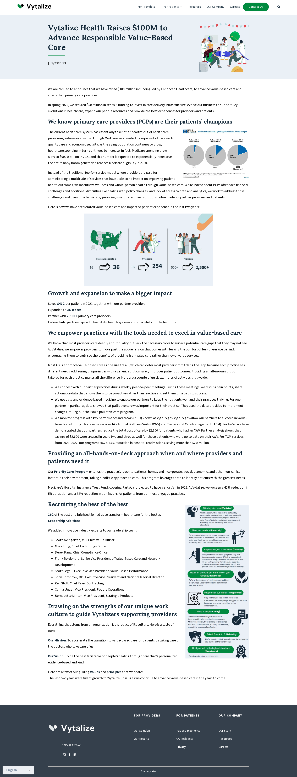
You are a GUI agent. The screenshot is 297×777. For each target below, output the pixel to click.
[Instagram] (64, 754)
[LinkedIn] (75, 754)
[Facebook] (70, 754)
